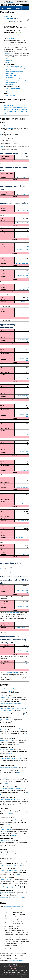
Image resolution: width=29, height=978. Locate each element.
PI (28, 220)
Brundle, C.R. (3, 740)
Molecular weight (8, 18)
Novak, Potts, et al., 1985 (22, 210)
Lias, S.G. (9, 697)
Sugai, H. (21, 799)
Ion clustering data (11, 75)
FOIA (26, 970)
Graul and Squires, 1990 (22, 627)
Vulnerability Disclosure (7, 970)
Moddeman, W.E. (17, 728)
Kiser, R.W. (10, 840)
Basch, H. (16, 740)
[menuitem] (2, 8)
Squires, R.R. (10, 879)
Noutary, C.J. (3, 810)
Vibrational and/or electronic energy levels (17, 81)
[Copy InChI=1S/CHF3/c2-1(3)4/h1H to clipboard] (4, 24)
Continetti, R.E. (18, 860)
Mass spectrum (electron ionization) (15, 79)
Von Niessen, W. (15, 767)
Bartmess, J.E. (3, 870)
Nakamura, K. (8, 799)
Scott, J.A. (10, 870)
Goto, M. (2, 799)
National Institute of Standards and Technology (3, 5)
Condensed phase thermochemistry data (16, 68)
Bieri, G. (2, 767)
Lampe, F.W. (10, 819)
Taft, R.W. (15, 819)
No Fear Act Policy (19, 970)
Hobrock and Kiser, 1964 (22, 520)
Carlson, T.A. (9, 728)
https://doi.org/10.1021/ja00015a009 (9, 887)
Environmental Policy (9, 972)
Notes (7, 62)
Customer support (8, 947)
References (9, 60)
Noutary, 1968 (25, 470)
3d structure (11, 38)
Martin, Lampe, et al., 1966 (22, 487)
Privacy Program (21, 965)
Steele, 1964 (25, 554)
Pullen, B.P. (3, 728)
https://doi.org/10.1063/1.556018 (9, 703)
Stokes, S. (2, 749)
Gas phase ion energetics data (14, 58)
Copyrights (7, 966)
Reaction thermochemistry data (14, 71)
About (17, 8)
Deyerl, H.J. (3, 860)
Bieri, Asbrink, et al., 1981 (22, 289)
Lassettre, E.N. (20, 788)
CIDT (27, 625)
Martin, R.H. (3, 819)
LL (0, 149)
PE (28, 208)
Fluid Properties (10, 84)
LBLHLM (2, 142)
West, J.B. (8, 710)
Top (4, 125)
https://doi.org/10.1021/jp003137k (9, 865)
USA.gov (15, 976)
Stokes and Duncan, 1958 (22, 263)
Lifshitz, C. (2, 829)
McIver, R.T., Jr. (17, 870)
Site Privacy (6, 965)
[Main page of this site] (2, 8)
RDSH (1, 146)
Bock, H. (2, 758)
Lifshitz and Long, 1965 (23, 504)
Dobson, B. (24, 708)
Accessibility (13, 965)
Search (8, 8)
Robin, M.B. (10, 740)
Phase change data (11, 69)
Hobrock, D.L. (3, 840)
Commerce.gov (22, 974)
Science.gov (9, 976)
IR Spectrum (9, 77)
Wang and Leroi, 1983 (23, 223)
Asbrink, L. (7, 767)
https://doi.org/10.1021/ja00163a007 (9, 897)
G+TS (27, 604)
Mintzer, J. (14, 758)
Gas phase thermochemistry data (14, 66)
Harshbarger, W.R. (4, 788)
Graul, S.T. (2, 892)
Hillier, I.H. (2, 710)
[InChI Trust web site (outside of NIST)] (27, 21)
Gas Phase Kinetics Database (13, 88)
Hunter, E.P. (3, 697)
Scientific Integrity (20, 972)
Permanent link (8, 53)
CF (1, 568)
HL (1, 134)
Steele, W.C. (3, 851)
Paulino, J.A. (3, 879)
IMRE (27, 663)
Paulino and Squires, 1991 (13, 612)
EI (28, 311)
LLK (1, 145)
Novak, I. (2, 708)
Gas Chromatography (11, 82)
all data (21, 703)
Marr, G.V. (18, 708)
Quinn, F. (13, 708)
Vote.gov (20, 976)
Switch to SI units (10, 95)
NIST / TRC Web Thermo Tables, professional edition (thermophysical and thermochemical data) (15, 111)
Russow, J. (20, 758)
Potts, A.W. (8, 708)
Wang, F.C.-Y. (3, 719)
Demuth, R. (3, 778)
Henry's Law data (10, 73)
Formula (6, 16)
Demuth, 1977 (25, 301)
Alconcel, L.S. (10, 860)
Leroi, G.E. (9, 719)
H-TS (27, 647)
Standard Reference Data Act (16, 960)
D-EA (27, 588)
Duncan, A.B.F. (9, 749)
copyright (10, 128)
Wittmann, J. (8, 758)
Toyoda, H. (15, 799)
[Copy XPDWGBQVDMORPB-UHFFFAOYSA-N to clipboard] (25, 28)
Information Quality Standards (10, 974)
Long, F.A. (8, 829)
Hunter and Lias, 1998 (23, 177)
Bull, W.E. (5, 730)
